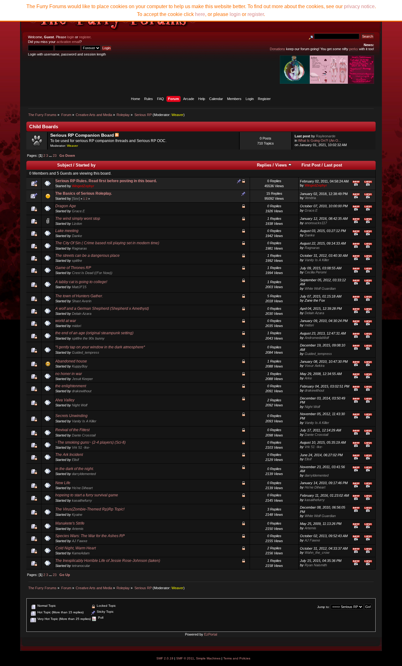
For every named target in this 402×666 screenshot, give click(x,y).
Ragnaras (79, 248)
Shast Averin (81, 301)
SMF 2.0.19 (164, 658)
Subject (64, 165)
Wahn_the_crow (317, 552)
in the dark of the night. (74, 469)
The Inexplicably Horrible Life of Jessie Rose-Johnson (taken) (107, 560)
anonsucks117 (316, 223)
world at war (65, 321)
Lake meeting (67, 231)
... (51, 155)
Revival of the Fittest (72, 430)
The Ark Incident (69, 454)
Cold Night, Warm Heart (75, 548)
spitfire (77, 260)
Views (281, 165)
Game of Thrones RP (73, 268)
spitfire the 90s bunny (88, 338)
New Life (62, 483)
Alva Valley (64, 400)
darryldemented (84, 474)
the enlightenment (70, 386)
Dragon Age (65, 206)
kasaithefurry (82, 500)
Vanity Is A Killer (317, 260)
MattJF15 (79, 287)
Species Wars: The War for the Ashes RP (90, 536)
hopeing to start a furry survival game (86, 495)
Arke (308, 378)
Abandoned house (71, 361)
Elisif (75, 460)
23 (55, 155)
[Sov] (76, 198)
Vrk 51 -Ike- (81, 447)
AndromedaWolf (317, 338)
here (200, 14)
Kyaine (77, 514)
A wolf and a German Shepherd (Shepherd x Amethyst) (102, 308)
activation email (68, 42)
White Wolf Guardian (320, 288)
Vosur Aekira (314, 365)
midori (76, 326)
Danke (77, 236)
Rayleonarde (325, 136)
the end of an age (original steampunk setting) (94, 333)
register (84, 37)
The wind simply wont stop (77, 218)
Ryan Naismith (316, 565)
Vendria (310, 198)
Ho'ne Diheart (82, 488)
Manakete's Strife (69, 523)
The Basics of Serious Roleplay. (83, 193)
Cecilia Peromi (315, 272)
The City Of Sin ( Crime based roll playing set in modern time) (107, 243)
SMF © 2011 (185, 658)
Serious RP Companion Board (82, 135)
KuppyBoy (80, 366)
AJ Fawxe (79, 541)
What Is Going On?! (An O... (319, 140)
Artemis (78, 529)
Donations (277, 49)
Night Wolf (79, 405)
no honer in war (68, 374)
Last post (333, 165)
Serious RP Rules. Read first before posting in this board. (106, 181)
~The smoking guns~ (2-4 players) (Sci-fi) (90, 442)
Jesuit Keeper (82, 379)
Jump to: (323, 607)
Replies (264, 165)
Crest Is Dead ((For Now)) (92, 273)
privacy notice (359, 6)
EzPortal (210, 634)
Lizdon (77, 223)
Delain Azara (81, 313)
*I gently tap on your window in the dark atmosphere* (100, 347)
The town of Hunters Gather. (79, 296)
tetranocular (81, 566)
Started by (85, 165)
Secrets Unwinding (71, 416)
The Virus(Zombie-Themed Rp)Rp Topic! (89, 509)
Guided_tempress (85, 352)
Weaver (177, 115)
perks (353, 49)
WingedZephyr (83, 186)
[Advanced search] (311, 36)
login (70, 37)
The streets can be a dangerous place (87, 255)
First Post (311, 165)
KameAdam (81, 553)
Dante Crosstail (83, 435)
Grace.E (78, 211)
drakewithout (81, 391)
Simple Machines (208, 658)
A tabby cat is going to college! (81, 282)
